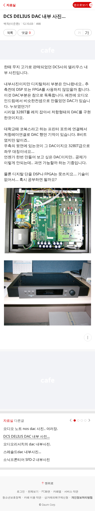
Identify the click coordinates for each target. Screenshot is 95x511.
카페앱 (57, 491)
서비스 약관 (71, 491)
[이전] (70, 420)
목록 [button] (10, 32)
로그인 (21, 491)
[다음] (89, 420)
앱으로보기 (81, 5)
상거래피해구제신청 (56, 497)
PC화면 (46, 491)
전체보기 (33, 491)
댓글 (26, 32)
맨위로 (49, 483)
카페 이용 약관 (32, 497)
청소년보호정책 (11, 497)
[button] (22, 5)
